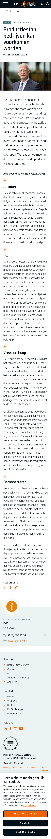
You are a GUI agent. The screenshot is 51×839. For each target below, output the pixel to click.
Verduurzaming (14, 11)
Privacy (6, 768)
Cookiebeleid (32, 768)
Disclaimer (18, 768)
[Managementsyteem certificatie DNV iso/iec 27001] (10, 744)
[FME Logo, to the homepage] (25, 4)
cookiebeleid (29, 805)
